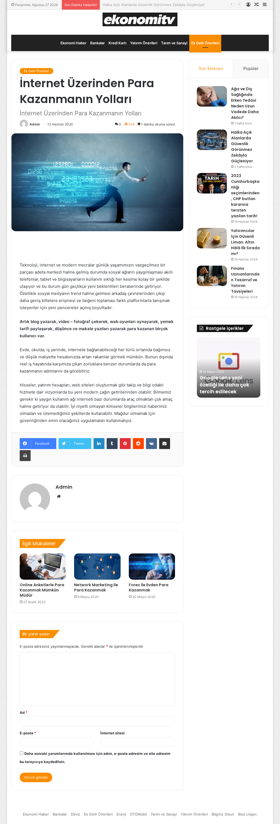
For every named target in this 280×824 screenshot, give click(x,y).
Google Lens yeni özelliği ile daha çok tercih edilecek (210, 384)
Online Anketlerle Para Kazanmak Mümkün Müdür (42, 590)
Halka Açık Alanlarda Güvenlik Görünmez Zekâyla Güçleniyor (242, 147)
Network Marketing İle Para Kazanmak (96, 587)
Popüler (251, 68)
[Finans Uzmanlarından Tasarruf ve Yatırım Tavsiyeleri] (212, 276)
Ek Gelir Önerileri (205, 43)
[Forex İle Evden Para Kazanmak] (152, 566)
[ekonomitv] (140, 19)
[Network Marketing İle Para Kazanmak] (97, 566)
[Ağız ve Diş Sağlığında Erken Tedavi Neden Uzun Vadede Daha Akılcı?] (212, 96)
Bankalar (97, 43)
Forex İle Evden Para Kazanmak (148, 587)
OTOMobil (138, 814)
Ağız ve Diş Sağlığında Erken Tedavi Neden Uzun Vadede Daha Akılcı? (245, 103)
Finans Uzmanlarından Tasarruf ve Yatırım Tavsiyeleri (245, 280)
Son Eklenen (211, 68)
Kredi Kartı (117, 43)
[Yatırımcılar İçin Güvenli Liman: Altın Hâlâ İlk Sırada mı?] (212, 238)
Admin (35, 124)
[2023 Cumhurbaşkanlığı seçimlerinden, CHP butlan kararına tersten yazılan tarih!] (212, 183)
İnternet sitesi (112, 733)
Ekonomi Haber (73, 43)
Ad (23, 712)
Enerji (121, 814)
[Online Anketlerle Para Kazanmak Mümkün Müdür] (43, 566)
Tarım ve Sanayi (174, 43)
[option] (215, 368)
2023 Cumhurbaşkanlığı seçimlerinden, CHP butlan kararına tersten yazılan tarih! (245, 196)
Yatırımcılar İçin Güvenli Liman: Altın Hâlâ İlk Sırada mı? (245, 242)
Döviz (75, 814)
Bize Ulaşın (247, 814)
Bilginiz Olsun (223, 814)
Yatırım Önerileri (143, 43)
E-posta (28, 733)
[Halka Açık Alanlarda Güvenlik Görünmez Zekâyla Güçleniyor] (212, 140)
